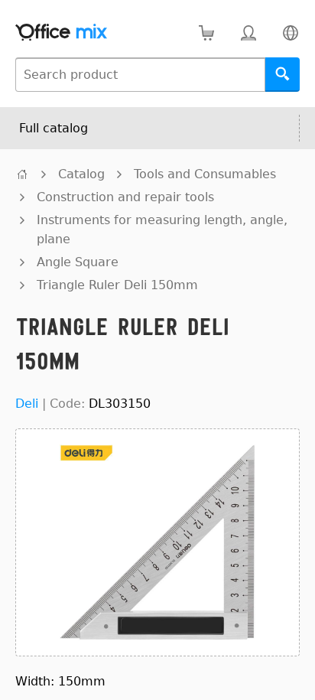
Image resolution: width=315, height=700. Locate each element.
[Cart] (206, 32)
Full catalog (53, 128)
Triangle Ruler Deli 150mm (117, 285)
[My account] (248, 32)
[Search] (282, 74)
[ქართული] (290, 32)
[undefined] (22, 174)
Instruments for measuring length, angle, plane (162, 229)
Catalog (81, 174)
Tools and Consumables (205, 174)
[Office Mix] (61, 32)
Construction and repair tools (125, 197)
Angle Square (78, 262)
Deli (26, 403)
